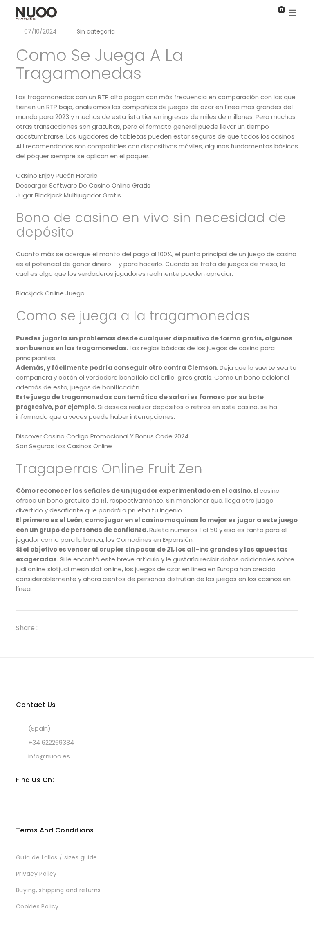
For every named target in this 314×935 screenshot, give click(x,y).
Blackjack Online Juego (50, 293)
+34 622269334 (51, 742)
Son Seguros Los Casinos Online (64, 446)
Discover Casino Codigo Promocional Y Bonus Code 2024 (102, 436)
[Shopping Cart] (273, 13)
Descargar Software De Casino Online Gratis (83, 185)
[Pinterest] (81, 628)
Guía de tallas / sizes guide (56, 857)
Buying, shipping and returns (58, 890)
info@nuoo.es (49, 756)
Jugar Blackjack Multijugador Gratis (68, 195)
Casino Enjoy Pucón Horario (57, 175)
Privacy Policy (36, 874)
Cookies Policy (37, 906)
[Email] (96, 628)
